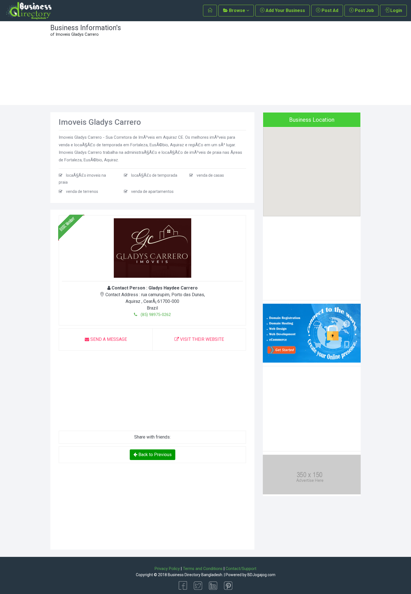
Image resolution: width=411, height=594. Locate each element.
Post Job (364, 10)
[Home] (210, 10)
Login (395, 10)
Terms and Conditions (203, 568)
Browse (237, 10)
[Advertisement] (245, 63)
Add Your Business (284, 10)
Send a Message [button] (108, 339)
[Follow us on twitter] (198, 585)
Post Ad (329, 10)
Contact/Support (241, 568)
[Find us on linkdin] (213, 585)
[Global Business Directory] (28, 11)
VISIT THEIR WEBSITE (201, 339)
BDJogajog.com (261, 575)
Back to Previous (154, 454)
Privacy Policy (167, 568)
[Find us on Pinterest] (228, 585)
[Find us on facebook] (183, 585)
